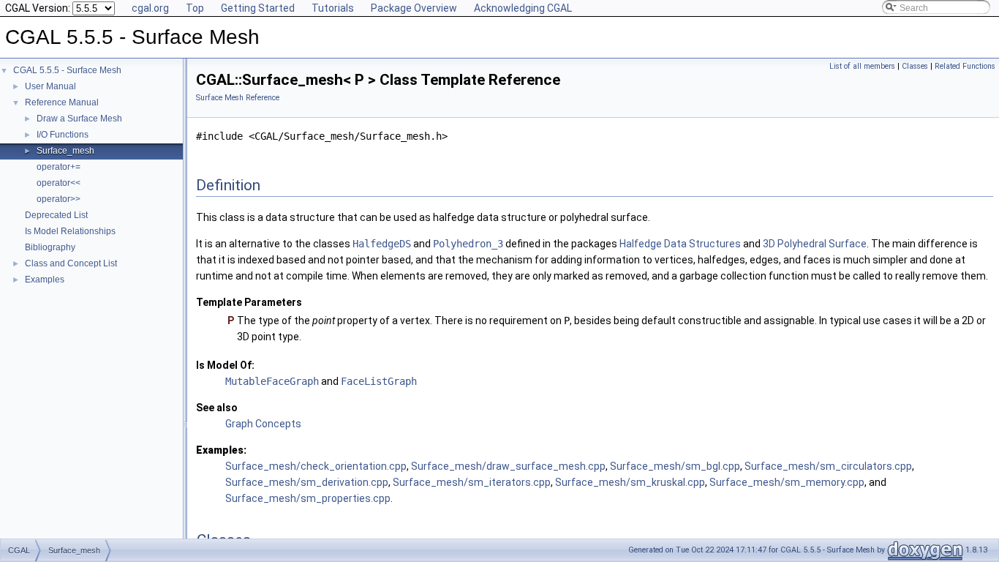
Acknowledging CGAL (523, 8)
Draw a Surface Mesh (79, 118)
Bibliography (50, 247)
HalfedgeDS (382, 244)
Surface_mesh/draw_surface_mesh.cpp (508, 466)
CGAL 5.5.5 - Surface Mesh (67, 70)
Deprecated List (56, 215)
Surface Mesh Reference (237, 97)
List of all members (862, 66)
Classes (915, 66)
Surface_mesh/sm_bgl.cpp (675, 466)
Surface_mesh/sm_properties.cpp (308, 498)
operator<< (58, 183)
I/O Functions (62, 135)
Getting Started (258, 8)
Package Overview (414, 8)
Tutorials (333, 8)
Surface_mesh (65, 151)
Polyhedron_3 (468, 244)
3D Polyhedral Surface (815, 244)
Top (195, 8)
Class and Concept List (71, 263)
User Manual (50, 86)
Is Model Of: (225, 365)
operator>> (58, 199)
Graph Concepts (263, 424)
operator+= (58, 167)
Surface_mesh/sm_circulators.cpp (828, 466)
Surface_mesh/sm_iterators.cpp (472, 482)
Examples (44, 279)
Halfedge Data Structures (680, 244)
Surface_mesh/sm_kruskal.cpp (630, 482)
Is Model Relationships (70, 231)
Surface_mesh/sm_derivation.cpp (306, 482)
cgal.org (150, 8)
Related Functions (965, 66)
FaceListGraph (379, 381)
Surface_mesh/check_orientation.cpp (316, 466)
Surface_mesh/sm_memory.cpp (786, 482)
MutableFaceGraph (272, 381)
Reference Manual (62, 102)
